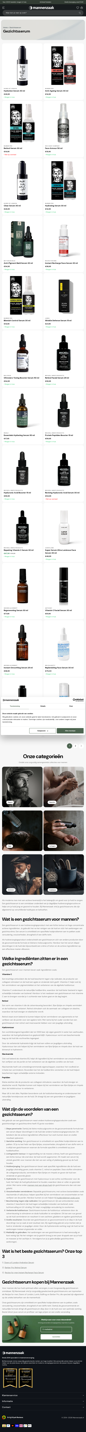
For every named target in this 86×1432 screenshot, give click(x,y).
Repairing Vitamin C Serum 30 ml (19, 550)
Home (5, 28)
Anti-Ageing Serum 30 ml (56, 91)
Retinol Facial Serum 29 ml (57, 378)
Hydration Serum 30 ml (14, 91)
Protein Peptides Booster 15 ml (59, 435)
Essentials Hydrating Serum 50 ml (19, 435)
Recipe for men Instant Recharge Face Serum (24, 1272)
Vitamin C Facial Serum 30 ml (58, 610)
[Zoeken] (80, 12)
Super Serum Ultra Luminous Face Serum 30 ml (60, 551)
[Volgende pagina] (81, 746)
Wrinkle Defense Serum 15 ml (58, 320)
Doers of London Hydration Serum (19, 1262)
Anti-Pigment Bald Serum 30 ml (18, 263)
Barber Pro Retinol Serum (16, 1267)
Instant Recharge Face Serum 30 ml (61, 263)
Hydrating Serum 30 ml (55, 205)
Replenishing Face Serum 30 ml (59, 667)
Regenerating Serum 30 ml (16, 610)
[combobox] (43, 13)
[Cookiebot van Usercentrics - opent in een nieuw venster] (74, 700)
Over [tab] (71, 706)
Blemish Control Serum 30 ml (17, 320)
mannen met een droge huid (39, 1185)
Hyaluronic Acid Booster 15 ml (17, 492)
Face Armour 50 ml (54, 148)
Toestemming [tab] (15, 706)
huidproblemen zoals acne (68, 1198)
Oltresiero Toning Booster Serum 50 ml (21, 378)
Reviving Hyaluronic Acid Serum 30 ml (62, 492)
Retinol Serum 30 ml (13, 148)
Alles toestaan (70, 731)
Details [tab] (43, 706)
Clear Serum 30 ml (12, 205)
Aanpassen (41, 731)
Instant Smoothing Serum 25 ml (18, 667)
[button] (3, 7)
